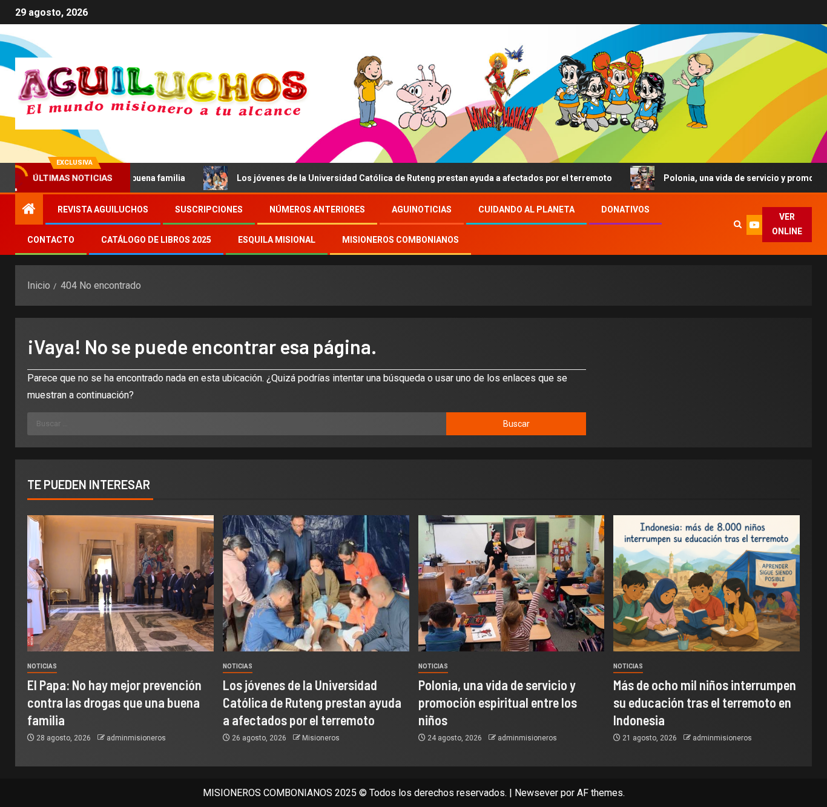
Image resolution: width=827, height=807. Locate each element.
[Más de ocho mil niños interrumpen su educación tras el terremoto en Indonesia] (706, 583)
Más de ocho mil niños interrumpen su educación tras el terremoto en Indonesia (704, 702)
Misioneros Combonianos (400, 240)
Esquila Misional (276, 240)
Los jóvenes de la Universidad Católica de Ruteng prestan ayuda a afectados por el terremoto (387, 178)
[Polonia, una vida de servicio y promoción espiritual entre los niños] (511, 583)
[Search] (737, 224)
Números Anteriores (317, 209)
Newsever (536, 793)
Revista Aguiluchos (103, 209)
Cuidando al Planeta (526, 209)
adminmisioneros (136, 738)
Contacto (50, 240)
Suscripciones (209, 209)
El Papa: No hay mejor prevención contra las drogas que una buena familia (114, 702)
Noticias (42, 666)
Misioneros (321, 738)
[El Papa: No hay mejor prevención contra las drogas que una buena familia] (120, 583)
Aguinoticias (422, 209)
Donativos (625, 209)
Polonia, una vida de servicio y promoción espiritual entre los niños (497, 702)
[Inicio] (29, 210)
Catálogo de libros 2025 (156, 240)
